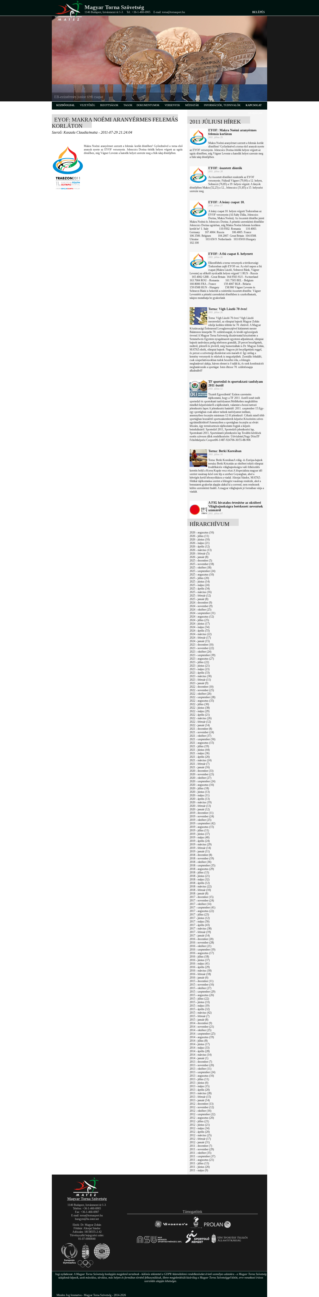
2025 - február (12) (200, 595)
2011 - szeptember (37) (202, 1156)
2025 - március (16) (201, 592)
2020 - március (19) (201, 802)
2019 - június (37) (200, 834)
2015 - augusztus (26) (202, 995)
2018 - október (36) (200, 862)
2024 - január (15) (200, 641)
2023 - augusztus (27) (202, 658)
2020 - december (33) (201, 770)
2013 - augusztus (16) (202, 1075)
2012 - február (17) (200, 1138)
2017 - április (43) (200, 925)
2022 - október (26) (200, 693)
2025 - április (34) (200, 588)
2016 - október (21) (200, 946)
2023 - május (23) (199, 669)
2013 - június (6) (199, 1082)
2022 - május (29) (199, 711)
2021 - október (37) (200, 735)
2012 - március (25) (201, 1135)
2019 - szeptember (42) (202, 823)
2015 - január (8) (199, 1019)
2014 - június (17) (200, 1044)
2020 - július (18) (199, 788)
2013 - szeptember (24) (202, 1072)
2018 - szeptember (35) (202, 865)
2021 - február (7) (199, 763)
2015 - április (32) (200, 1009)
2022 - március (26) (201, 718)
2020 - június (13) (200, 791)
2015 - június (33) (200, 1002)
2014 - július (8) (199, 1040)
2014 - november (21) (202, 1026)
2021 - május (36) (199, 753)
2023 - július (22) (199, 662)
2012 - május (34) (199, 1128)
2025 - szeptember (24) (202, 571)
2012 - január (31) (200, 1142)
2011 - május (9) (199, 1170)
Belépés (258, 12)
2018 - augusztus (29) (202, 869)
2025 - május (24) (199, 585)
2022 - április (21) (200, 714)
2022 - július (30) (199, 704)
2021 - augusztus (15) (202, 742)
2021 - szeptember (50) (202, 739)
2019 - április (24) (200, 841)
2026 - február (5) (199, 553)
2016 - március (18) (201, 970)
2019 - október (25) (200, 820)
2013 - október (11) (200, 1068)
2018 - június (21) (200, 876)
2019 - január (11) (200, 851)
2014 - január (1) (199, 1058)
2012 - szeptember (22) (202, 1114)
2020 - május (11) (199, 795)
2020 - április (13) (200, 798)
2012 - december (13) (201, 1103)
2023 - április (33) (200, 672)
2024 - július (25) (199, 620)
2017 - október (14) (200, 904)
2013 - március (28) (201, 1093)
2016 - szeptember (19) (202, 949)
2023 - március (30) (201, 676)
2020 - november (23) (202, 774)
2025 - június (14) (200, 581)
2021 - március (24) (201, 760)
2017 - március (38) (201, 928)
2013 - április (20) (200, 1089)
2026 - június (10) (200, 539)
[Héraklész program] (195, 1228)
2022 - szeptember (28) (202, 697)
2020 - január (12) (200, 809)
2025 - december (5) (201, 560)
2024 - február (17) (200, 637)
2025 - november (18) (202, 564)
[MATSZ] (87, 1195)
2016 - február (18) (200, 974)
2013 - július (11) (199, 1079)
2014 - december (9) (201, 1023)
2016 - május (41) (199, 963)
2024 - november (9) (201, 606)
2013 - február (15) (200, 1096)
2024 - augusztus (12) (202, 616)
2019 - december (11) (201, 813)
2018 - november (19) (202, 858)
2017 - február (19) (200, 932)
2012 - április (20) (200, 1131)
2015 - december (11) (201, 981)
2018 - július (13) (199, 872)
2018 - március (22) (201, 886)
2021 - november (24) (202, 732)
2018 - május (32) (199, 879)
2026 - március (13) (201, 550)
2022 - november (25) (202, 690)
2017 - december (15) (201, 897)
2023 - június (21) (200, 665)
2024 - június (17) (200, 623)
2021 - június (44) (200, 749)
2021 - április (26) (200, 756)
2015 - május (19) (199, 1005)
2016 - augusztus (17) (202, 953)
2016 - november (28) (202, 942)
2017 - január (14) (200, 935)
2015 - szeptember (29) (202, 991)
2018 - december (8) (201, 855)
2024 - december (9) (201, 602)
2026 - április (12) (200, 546)
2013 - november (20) (202, 1065)
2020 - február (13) (200, 805)
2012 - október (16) (200, 1110)
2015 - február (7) (199, 1016)
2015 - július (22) (199, 998)
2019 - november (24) (202, 816)
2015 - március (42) (201, 1012)
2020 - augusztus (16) (202, 784)
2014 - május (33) (199, 1047)
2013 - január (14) (200, 1100)
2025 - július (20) (199, 578)
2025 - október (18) (200, 567)
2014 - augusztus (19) (202, 1037)
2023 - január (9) (199, 683)
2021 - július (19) (199, 746)
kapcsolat (254, 105)
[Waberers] (170, 1228)
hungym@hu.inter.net (87, 1219)
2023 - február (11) (200, 679)
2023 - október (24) (200, 651)
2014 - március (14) (201, 1054)
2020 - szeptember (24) (202, 781)
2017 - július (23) (199, 914)
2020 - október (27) (200, 777)
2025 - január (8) (199, 599)
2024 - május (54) (199, 627)
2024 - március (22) (201, 634)
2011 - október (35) (200, 1152)
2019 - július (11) (199, 830)
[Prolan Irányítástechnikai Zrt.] (217, 1228)
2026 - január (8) (199, 557)
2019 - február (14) (200, 848)
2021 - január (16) (200, 767)
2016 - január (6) (199, 977)
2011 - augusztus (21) (202, 1159)
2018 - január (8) (199, 893)
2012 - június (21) (200, 1124)
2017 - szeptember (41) (202, 907)
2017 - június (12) (200, 918)
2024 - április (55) (200, 630)
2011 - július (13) (199, 1163)
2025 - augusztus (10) (202, 574)
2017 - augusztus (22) (202, 911)
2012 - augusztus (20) (202, 1117)
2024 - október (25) (200, 609)
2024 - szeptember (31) (202, 613)
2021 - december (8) (201, 728)
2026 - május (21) (199, 543)
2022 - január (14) (200, 725)
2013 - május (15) (199, 1086)
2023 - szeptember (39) (202, 655)
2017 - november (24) (202, 900)
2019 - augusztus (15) (202, 827)
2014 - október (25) (200, 1030)
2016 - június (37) (200, 960)
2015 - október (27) (200, 988)
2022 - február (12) (200, 721)
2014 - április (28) (200, 1051)
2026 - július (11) (199, 536)
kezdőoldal (65, 105)
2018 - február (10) (200, 890)
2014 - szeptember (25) (202, 1033)
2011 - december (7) (201, 1145)
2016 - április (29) (200, 967)
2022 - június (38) (200, 707)
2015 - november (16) (202, 984)
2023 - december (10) (201, 644)
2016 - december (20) (201, 939)
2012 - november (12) (202, 1107)
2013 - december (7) (201, 1061)
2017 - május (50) (199, 921)
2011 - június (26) (200, 1166)
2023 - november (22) (202, 648)
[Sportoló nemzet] (159, 1243)
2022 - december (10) (201, 686)
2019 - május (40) (199, 837)
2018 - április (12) (200, 883)
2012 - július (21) (199, 1121)
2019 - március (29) (201, 844)
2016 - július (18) (199, 956)
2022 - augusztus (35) (202, 700)
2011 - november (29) (202, 1149)
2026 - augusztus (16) (202, 532)
